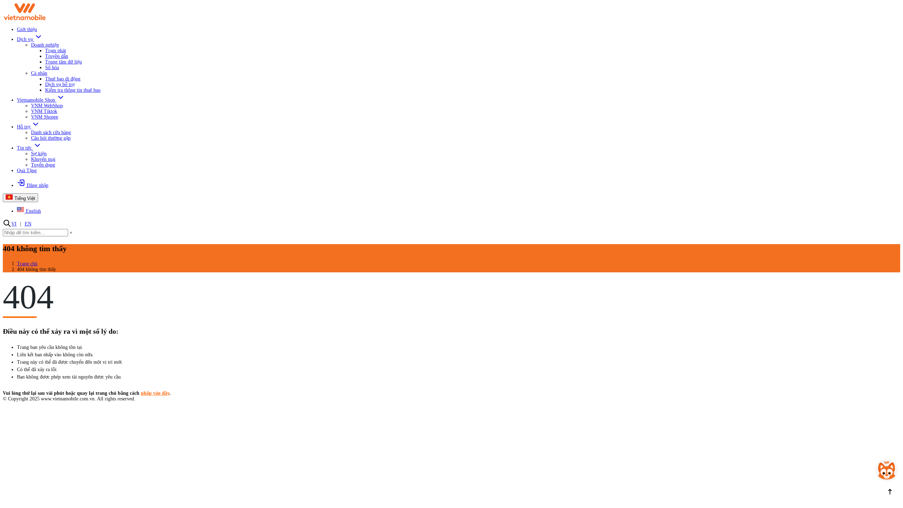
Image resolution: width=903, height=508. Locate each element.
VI (14, 223)
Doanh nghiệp (45, 45)
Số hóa (52, 67)
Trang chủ (27, 263)
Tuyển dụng (43, 165)
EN (28, 223)
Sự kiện (39, 153)
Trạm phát (55, 50)
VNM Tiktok (44, 111)
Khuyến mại (43, 159)
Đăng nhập (36, 185)
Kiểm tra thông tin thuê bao (73, 90)
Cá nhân (39, 73)
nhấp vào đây (155, 393)
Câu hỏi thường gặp (51, 138)
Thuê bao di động (62, 78)
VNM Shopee (44, 117)
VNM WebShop (47, 105)
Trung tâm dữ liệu (63, 62)
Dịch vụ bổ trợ (59, 84)
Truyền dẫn (56, 56)
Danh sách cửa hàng (51, 132)
